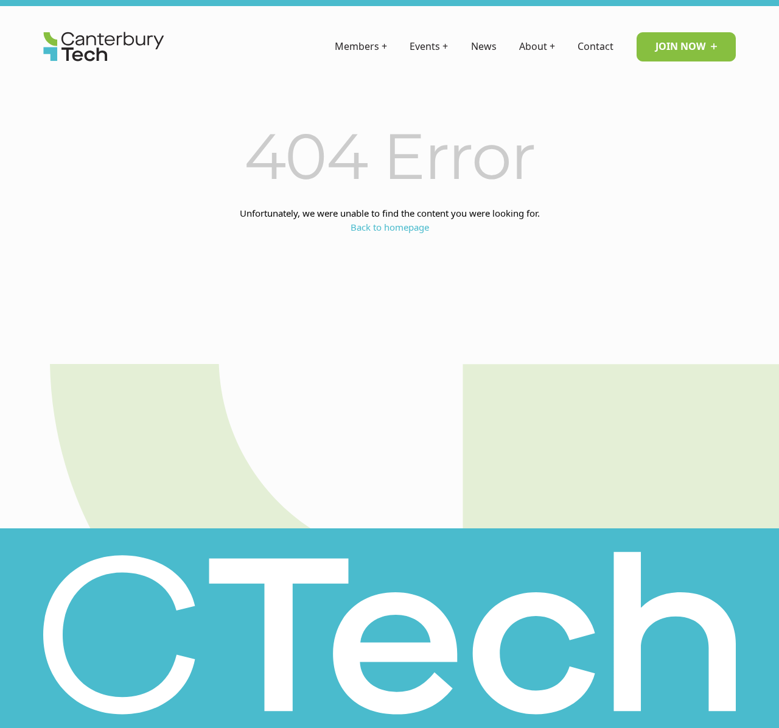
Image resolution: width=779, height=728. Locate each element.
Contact (595, 46)
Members (361, 46)
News (484, 46)
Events (429, 46)
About (537, 46)
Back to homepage (390, 227)
